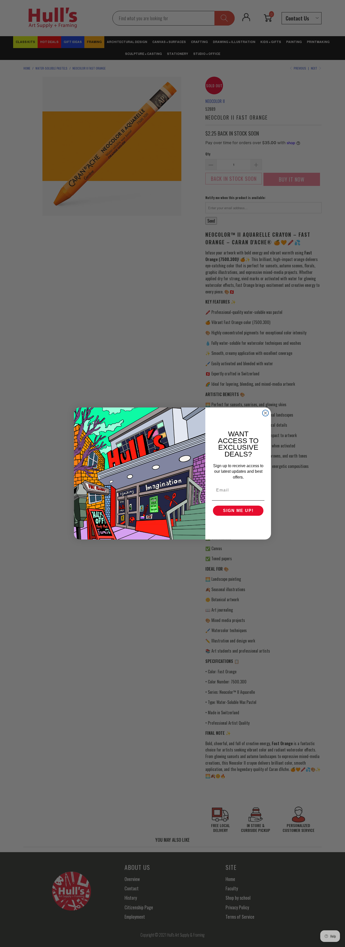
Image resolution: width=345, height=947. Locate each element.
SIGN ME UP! (238, 510)
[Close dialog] (265, 413)
